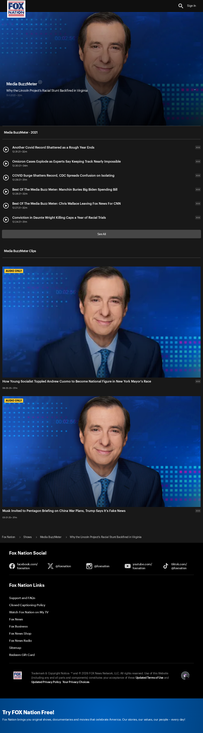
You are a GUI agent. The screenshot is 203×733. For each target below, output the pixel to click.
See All (101, 234)
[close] (198, 526)
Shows (27, 537)
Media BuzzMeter (21, 84)
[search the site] (181, 6)
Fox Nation (8, 537)
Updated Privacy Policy (46, 682)
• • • (198, 147)
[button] (181, 6)
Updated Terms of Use (149, 677)
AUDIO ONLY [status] (14, 270)
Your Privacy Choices (75, 682)
